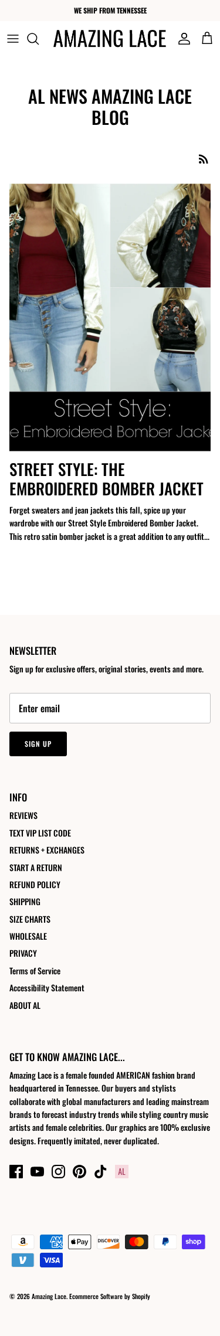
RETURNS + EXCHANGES (46, 850)
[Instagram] (58, 1171)
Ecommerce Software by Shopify (109, 1296)
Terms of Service (34, 970)
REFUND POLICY (34, 884)
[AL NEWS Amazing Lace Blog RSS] (204, 158)
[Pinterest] (79, 1171)
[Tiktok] (100, 1171)
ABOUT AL (24, 1005)
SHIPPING (24, 901)
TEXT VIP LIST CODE (40, 833)
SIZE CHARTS (29, 919)
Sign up (38, 744)
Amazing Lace (49, 1296)
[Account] (181, 39)
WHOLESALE (28, 936)
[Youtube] (37, 1171)
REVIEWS (23, 815)
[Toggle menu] (13, 39)
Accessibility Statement (46, 987)
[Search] (39, 39)
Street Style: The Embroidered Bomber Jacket (106, 478)
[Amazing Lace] (110, 38)
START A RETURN (35, 867)
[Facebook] (16, 1171)
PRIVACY (23, 953)
